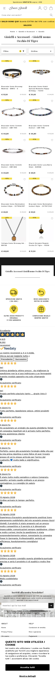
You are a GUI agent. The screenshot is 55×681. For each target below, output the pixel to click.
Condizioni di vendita (37, 627)
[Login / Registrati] (40, 8)
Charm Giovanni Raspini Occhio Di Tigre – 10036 (39, 244)
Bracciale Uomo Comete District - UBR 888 (11, 166)
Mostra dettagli (27, 676)
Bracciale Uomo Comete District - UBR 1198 (39, 127)
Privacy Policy (16, 611)
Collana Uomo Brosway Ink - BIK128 (13, 244)
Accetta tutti (27, 667)
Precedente (7, 359)
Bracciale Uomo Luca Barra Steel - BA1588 (40, 166)
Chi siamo (5, 636)
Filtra (12, 51)
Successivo (20, 359)
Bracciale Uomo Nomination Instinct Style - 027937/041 (40, 205)
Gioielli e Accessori (27, 32)
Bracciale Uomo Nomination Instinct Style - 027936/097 (13, 205)
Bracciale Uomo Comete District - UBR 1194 (11, 127)
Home (12, 32)
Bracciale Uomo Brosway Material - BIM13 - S (11, 88)
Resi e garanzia (35, 632)
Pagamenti (33, 636)
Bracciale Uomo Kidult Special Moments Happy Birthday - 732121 (39, 89)
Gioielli (41, 32)
